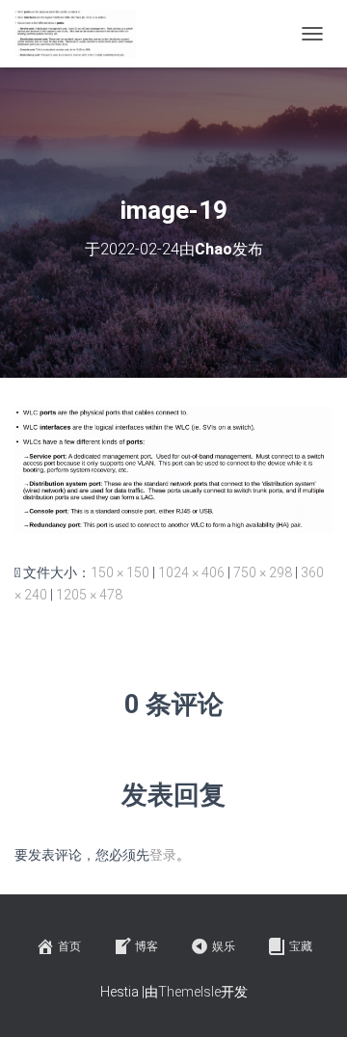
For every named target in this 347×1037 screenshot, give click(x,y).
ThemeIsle (189, 991)
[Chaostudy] (82, 34)
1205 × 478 (89, 594)
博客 (146, 946)
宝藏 (300, 946)
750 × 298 (262, 572)
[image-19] (173, 468)
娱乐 (223, 946)
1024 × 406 (191, 572)
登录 (162, 855)
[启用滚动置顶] (309, 998)
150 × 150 (120, 572)
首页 (69, 946)
